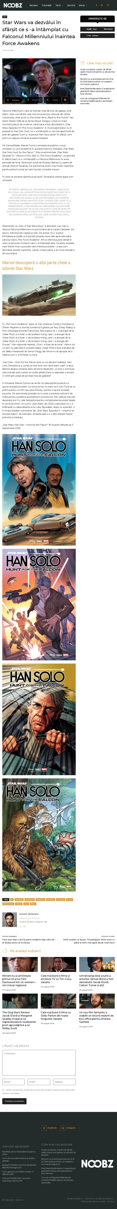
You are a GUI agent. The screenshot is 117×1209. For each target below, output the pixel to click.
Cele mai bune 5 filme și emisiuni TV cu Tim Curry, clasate (56, 979)
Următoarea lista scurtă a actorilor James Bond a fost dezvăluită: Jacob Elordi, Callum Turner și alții (96, 980)
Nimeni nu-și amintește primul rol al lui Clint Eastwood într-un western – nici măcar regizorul (96, 81)
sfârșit (18, 904)
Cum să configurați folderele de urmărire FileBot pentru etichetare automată (96, 101)
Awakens (40, 899)
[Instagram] (101, 5)
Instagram (71, 1128)
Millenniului (8, 904)
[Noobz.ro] (13, 5)
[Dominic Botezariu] (9, 920)
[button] (108, 5)
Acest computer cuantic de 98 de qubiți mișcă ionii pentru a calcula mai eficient (97, 72)
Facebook (52, 1128)
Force (69, 899)
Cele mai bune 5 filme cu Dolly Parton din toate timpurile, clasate (56, 1015)
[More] (65, 100)
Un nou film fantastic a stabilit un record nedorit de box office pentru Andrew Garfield (96, 1017)
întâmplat (30, 899)
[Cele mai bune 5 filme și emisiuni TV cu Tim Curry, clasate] (58, 964)
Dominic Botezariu (28, 914)
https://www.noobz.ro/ (29, 918)
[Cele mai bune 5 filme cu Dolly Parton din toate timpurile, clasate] (58, 1001)
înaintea (19, 899)
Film (4, 17)
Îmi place (108, 29)
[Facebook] (96, 5)
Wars (33, 904)
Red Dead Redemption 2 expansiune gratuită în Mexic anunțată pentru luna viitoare (97, 91)
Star (26, 904)
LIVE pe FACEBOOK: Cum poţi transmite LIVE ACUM (16, 1179)
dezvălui (50, 899)
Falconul (60, 899)
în (12, 899)
